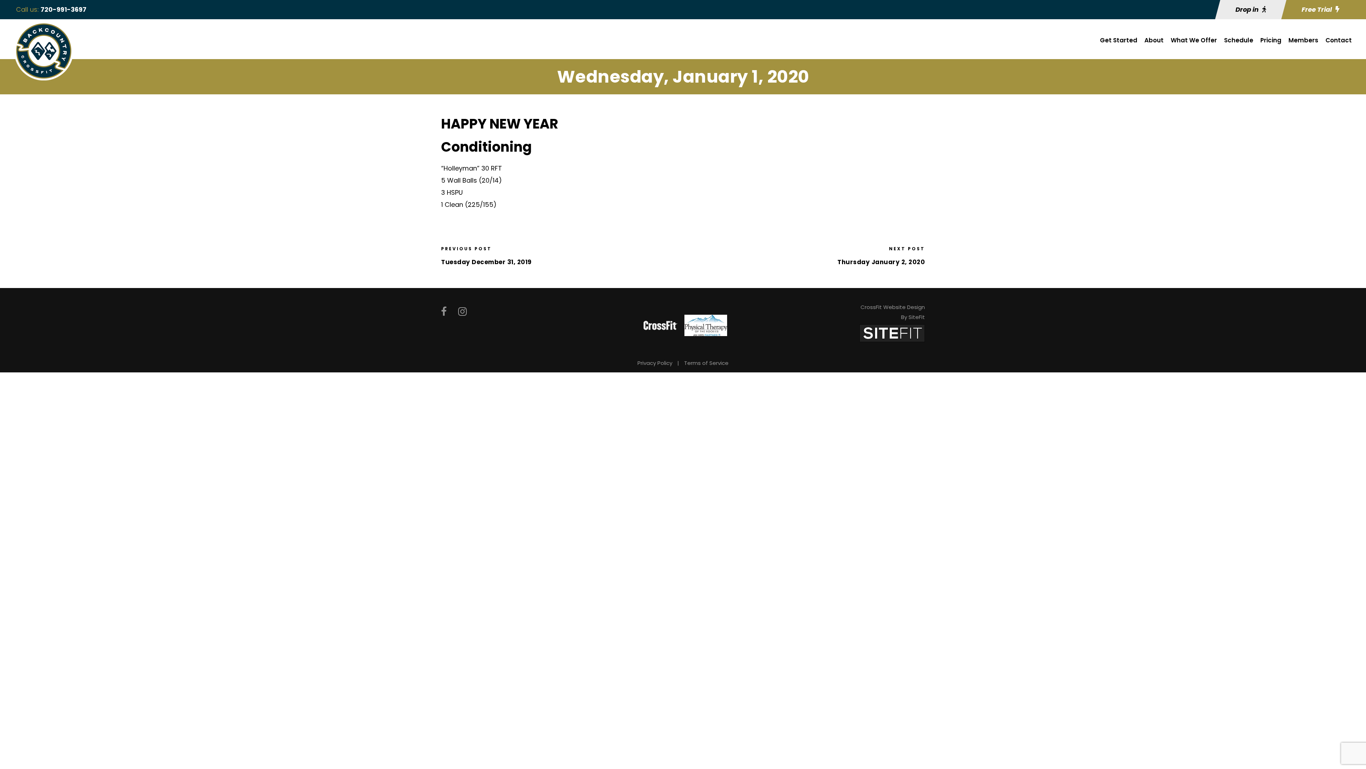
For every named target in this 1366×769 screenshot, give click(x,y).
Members (1303, 40)
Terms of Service (706, 363)
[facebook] (444, 311)
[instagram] (462, 311)
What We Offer (1194, 40)
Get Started (1118, 40)
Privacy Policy (654, 363)
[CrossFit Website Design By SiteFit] (892, 332)
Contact (1338, 40)
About (1154, 40)
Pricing (1270, 40)
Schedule (1238, 40)
